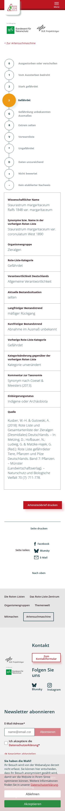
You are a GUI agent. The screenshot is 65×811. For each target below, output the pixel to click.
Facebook (43, 543)
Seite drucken (39, 528)
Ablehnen (32, 794)
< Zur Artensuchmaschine (20, 43)
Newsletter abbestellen (22, 753)
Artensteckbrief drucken (43, 505)
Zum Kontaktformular (46, 657)
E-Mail (43, 557)
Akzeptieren (32, 804)
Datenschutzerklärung (44, 784)
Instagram (54, 689)
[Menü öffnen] (57, 5)
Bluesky (45, 550)
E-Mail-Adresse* (14, 723)
